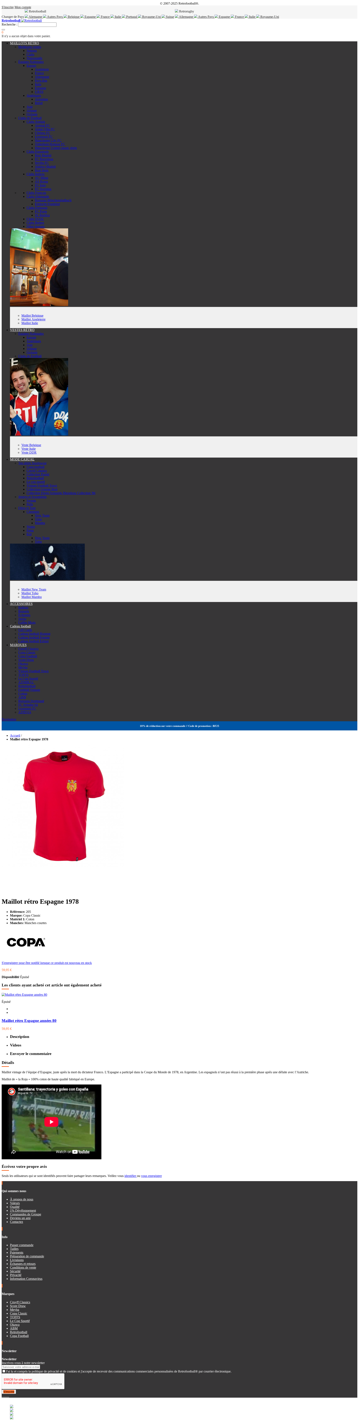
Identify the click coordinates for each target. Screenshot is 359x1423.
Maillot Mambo (31, 597)
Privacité (15, 1275)
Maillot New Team (33, 589)
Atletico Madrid (45, 166)
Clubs (30, 54)
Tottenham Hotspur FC (50, 144)
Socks (22, 618)
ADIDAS (24, 712)
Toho (38, 519)
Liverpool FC (44, 136)
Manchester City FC (48, 140)
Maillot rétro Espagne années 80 (29, 1020)
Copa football (35, 467)
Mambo (40, 523)
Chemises (33, 511)
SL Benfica (42, 215)
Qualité (15, 1207)
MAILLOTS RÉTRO (24, 43)
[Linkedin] (7, 1395)
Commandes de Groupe (25, 1214)
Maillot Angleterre (33, 319)
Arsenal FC (42, 125)
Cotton (22, 693)
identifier (130, 1176)
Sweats (31, 500)
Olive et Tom (27, 508)
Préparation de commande (27, 1256)
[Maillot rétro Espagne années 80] (24, 994)
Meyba (22, 667)
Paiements (16, 1252)
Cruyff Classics (37, 470)
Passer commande (21, 1245)
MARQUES (18, 645)
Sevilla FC (42, 163)
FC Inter (40, 185)
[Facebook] (2, 1395)
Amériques (34, 95)
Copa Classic (27, 652)
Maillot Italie (29, 323)
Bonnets (23, 611)
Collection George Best (42, 489)
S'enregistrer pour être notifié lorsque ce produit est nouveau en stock (47, 963)
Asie (30, 106)
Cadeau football (20, 626)
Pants (30, 530)
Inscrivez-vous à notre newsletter (23, 1363)
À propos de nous (21, 1199)
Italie (118, 16)
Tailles (14, 1249)
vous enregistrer (151, 1176)
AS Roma (41, 181)
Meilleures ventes (29, 47)
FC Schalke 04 (28, 705)
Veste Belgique (31, 445)
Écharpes (24, 615)
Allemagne (186, 16)
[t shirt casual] (47, 579)
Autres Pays (55, 16)
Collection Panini (38, 474)
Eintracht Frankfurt (47, 204)
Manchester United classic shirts (56, 148)
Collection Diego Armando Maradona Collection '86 (61, 493)
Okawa (23, 663)
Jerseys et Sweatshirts (32, 497)
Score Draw (26, 660)
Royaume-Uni (151, 16)
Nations (32, 50)
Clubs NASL (35, 219)
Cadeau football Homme (34, 633)
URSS (39, 92)
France (105, 16)
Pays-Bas (41, 80)
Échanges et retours (23, 1263)
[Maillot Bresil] (39, 305)
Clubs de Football (30, 118)
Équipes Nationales (31, 62)
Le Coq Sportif (28, 678)
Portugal (131, 16)
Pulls (30, 504)
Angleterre (42, 69)
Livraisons (17, 1260)
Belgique (73, 16)
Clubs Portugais (37, 207)
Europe (31, 65)
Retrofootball (35, 478)
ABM (22, 697)
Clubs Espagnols (38, 151)
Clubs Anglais (36, 121)
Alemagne (35, 16)
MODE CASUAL (22, 459)
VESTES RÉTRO (22, 330)
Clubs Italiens (35, 174)
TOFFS (23, 675)
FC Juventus (43, 189)
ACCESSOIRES (21, 604)
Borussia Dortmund (31, 701)
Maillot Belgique (32, 315)
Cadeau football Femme (34, 637)
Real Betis (41, 170)
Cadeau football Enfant (33, 641)
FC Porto (41, 211)
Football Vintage (29, 690)
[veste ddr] (39, 434)
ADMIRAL (26, 682)
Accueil (15, 735)
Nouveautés (34, 58)
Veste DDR (29, 452)
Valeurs (15, 1203)
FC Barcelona (44, 159)
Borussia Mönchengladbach (53, 200)
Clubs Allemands (38, 196)
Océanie (32, 114)
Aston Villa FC (45, 129)
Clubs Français (36, 192)
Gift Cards (25, 630)
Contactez (16, 1222)
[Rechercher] (3, 29)
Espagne (90, 16)
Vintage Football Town (42, 485)
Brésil (39, 103)
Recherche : (9, 24)
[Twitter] (4, 1395)
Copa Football (27, 656)
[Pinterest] (8, 1395)
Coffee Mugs (27, 622)
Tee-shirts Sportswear (32, 463)
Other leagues (36, 226)
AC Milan (41, 178)
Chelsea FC (42, 133)
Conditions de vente (23, 1267)
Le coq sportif (36, 482)
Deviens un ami (20, 1218)
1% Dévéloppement (23, 1210)
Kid (29, 534)
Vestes (31, 526)
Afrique (32, 110)
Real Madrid (43, 155)
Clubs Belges (35, 222)
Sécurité (15, 1271)
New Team (42, 515)
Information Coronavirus (26, 1278)
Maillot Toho (29, 593)
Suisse (169, 16)
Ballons (23, 607)
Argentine (41, 99)
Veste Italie (28, 449)
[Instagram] (6, 1395)
